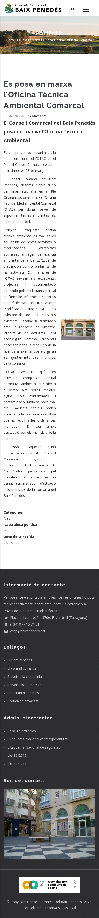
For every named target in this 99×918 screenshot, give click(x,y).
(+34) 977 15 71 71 (24, 624)
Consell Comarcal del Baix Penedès (54, 901)
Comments (38, 116)
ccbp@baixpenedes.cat (27, 631)
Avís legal (69, 907)
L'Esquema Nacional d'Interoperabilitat (37, 739)
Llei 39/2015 (16, 755)
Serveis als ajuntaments (25, 684)
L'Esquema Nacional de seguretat (33, 747)
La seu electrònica (21, 731)
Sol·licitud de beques (23, 693)
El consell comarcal (22, 668)
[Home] (33, 8)
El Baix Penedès (19, 660)
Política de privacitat (23, 701)
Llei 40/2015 (16, 763)
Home (10, 40)
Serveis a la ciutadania (24, 676)
